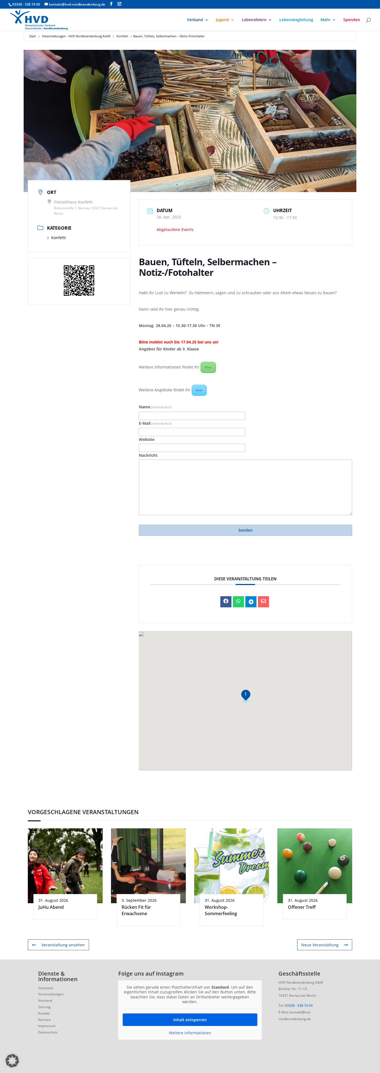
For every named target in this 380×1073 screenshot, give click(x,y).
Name (155, 406)
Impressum (47, 1025)
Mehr (325, 20)
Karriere (44, 1019)
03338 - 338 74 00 (299, 1005)
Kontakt (44, 1013)
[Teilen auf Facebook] (225, 601)
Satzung (44, 1007)
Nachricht (148, 455)
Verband (195, 20)
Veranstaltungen (51, 994)
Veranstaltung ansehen (63, 944)
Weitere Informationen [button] (190, 1032)
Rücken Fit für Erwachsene (136, 910)
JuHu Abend (51, 907)
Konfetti (122, 36)
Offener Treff (302, 907)
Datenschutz (48, 1032)
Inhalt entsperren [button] (190, 1019)
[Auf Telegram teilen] (250, 601)
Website (146, 439)
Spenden (351, 20)
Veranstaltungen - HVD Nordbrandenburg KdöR (76, 36)
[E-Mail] (263, 601)
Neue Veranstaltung (320, 944)
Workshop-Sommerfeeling (221, 910)
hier (199, 390)
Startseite (45, 988)
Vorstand (45, 1000)
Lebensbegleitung (296, 20)
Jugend (222, 20)
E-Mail (155, 423)
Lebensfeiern (254, 20)
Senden (245, 530)
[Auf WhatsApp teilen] (238, 601)
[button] (12, 1061)
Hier (208, 367)
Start (32, 36)
